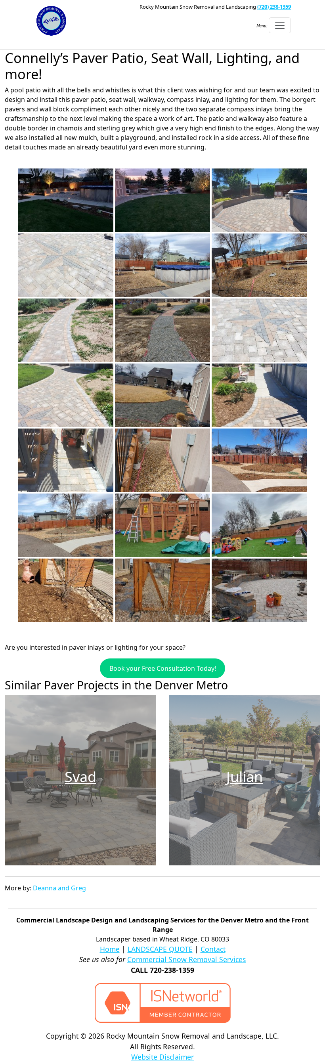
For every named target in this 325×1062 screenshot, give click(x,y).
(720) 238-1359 (274, 6)
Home (110, 949)
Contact (213, 949)
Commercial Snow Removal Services (186, 959)
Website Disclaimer (162, 1057)
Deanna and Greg (59, 888)
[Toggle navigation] (280, 25)
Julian (244, 776)
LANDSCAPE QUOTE (160, 949)
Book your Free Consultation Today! (162, 668)
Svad (80, 776)
